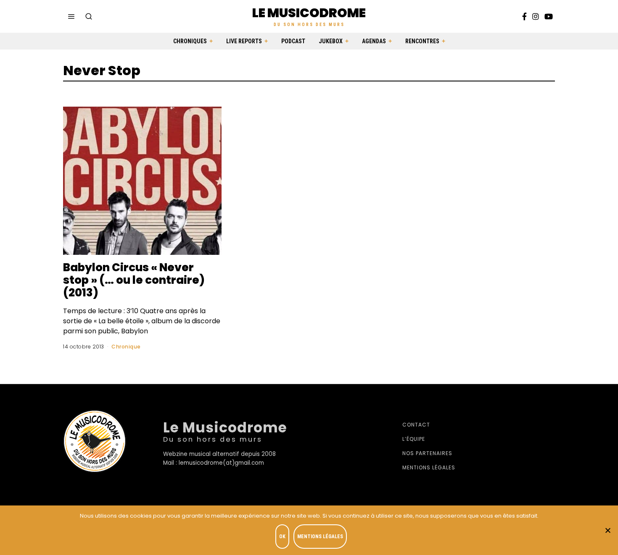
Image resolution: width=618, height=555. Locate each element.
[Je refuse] (607, 530)
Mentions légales (428, 467)
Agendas (374, 41)
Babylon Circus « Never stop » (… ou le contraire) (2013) (134, 280)
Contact (416, 424)
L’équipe (413, 438)
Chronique (126, 346)
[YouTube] (548, 16)
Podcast (293, 41)
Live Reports (244, 41)
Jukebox (331, 41)
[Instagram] (535, 16)
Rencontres (422, 41)
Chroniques (190, 41)
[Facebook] (524, 16)
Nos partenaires (427, 453)
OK (282, 536)
